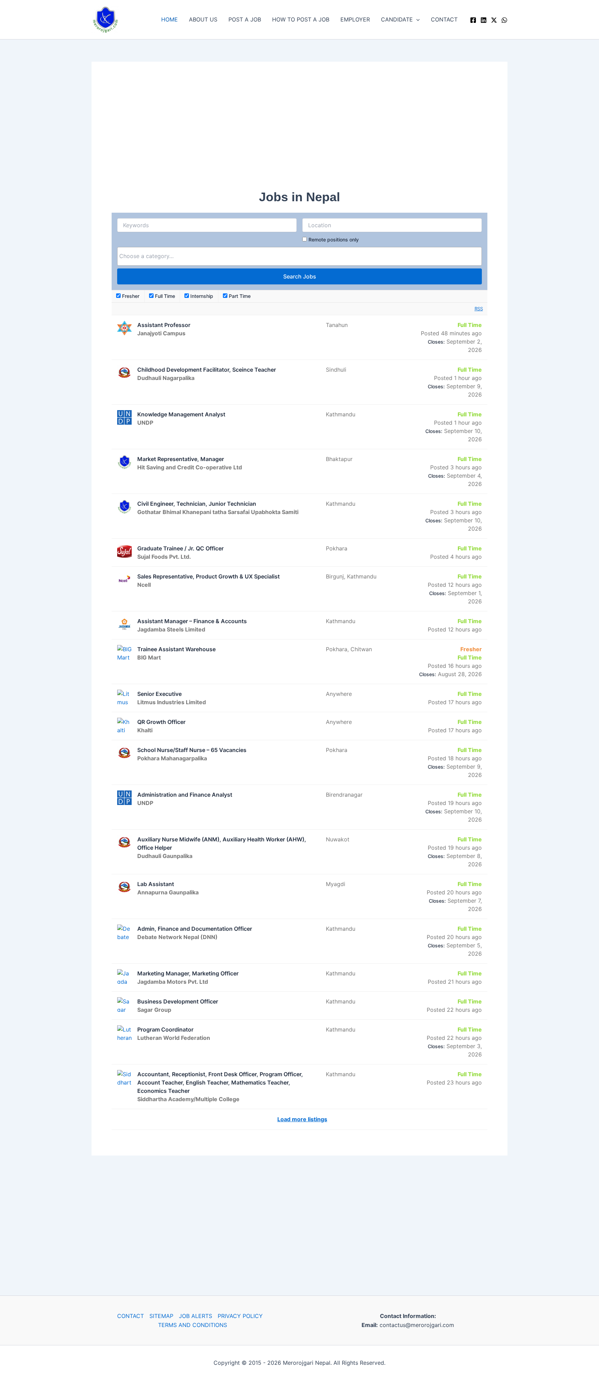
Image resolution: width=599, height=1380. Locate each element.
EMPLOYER (355, 19)
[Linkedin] (483, 20)
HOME (169, 19)
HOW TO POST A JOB (300, 19)
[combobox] (299, 256)
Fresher (130, 296)
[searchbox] (299, 256)
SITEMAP (161, 1315)
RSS (479, 308)
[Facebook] (473, 20)
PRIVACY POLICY (240, 1315)
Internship (201, 296)
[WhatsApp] (504, 20)
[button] (416, 19)
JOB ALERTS (195, 1315)
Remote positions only (334, 239)
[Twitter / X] (494, 20)
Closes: (436, 342)
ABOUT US (203, 19)
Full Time (164, 296)
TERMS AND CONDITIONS (192, 1324)
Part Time (239, 296)
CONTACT (444, 19)
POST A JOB (244, 19)
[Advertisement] (299, 130)
